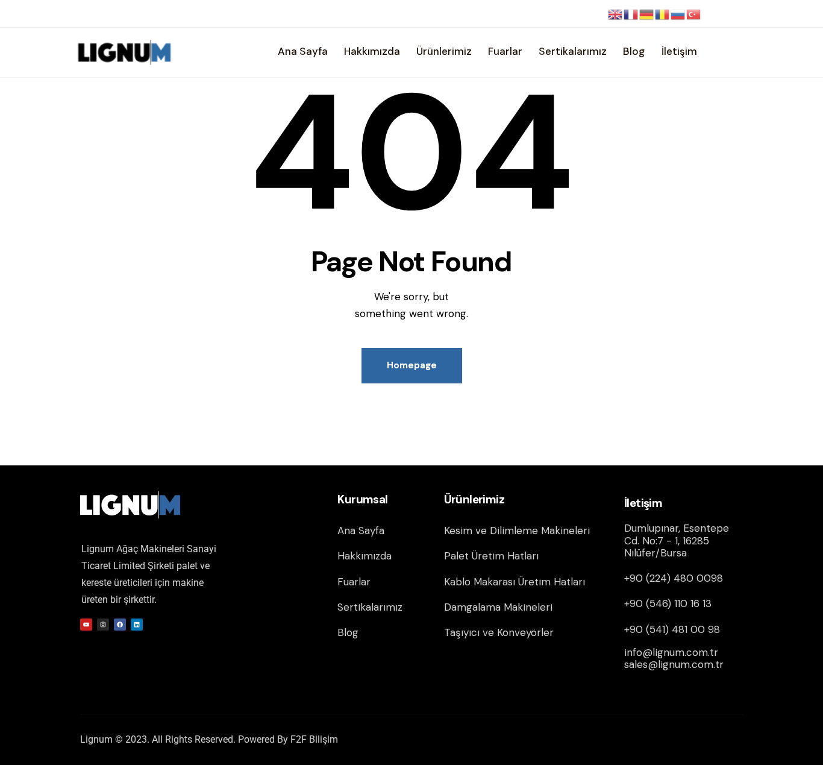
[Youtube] (86, 625)
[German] (647, 13)
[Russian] (678, 13)
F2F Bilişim (314, 739)
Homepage (412, 365)
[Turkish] (694, 13)
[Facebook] (120, 625)
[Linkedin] (137, 625)
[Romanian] (663, 13)
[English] (616, 13)
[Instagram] (103, 625)
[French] (631, 13)
